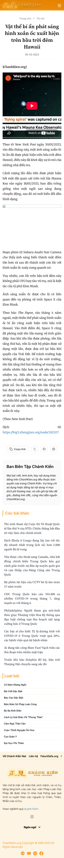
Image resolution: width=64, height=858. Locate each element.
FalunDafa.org (49, 756)
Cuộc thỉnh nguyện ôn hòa (19, 730)
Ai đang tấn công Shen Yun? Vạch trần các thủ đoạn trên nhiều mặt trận (32, 650)
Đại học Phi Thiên (14, 743)
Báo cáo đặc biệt (13, 697)
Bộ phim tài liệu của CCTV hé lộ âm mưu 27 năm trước (32, 584)
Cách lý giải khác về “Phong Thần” (23, 717)
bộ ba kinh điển (12, 710)
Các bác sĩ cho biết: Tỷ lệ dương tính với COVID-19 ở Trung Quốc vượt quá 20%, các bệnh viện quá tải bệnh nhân (32, 635)
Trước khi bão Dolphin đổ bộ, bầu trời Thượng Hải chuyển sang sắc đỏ (32, 662)
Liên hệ (33, 756)
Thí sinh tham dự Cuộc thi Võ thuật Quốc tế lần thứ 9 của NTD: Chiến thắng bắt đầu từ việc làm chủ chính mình (32, 528)
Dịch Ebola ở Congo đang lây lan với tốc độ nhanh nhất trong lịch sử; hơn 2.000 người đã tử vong (32, 544)
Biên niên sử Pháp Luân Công (20, 704)
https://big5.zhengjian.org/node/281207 (31, 432)
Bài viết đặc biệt (13, 691)
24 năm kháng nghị (15, 684)
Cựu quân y (10, 736)
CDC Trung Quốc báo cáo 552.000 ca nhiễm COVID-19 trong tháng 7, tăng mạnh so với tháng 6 (32, 598)
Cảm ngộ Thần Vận (14, 723)
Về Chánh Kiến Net (14, 756)
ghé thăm (32, 808)
